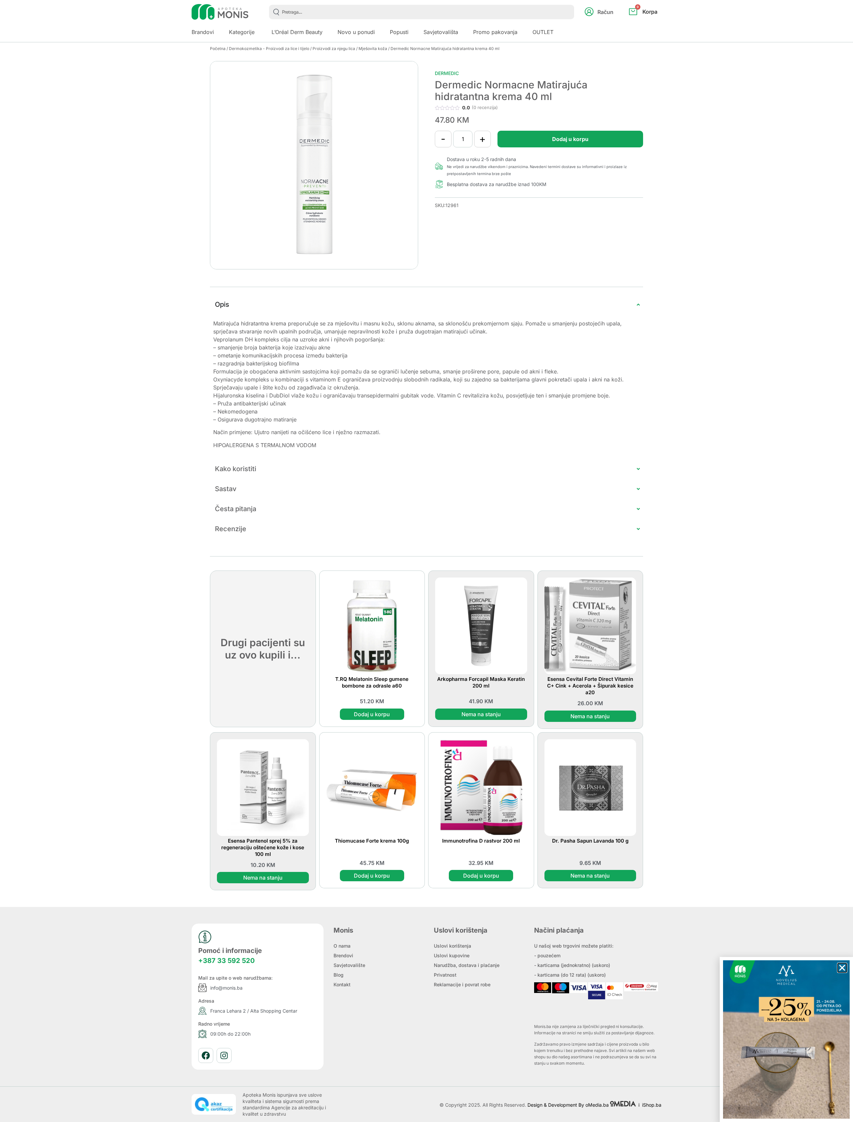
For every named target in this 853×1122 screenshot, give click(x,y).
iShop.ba (651, 1105)
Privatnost (445, 975)
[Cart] (650, 23)
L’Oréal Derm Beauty (297, 32)
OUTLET (542, 32)
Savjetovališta (441, 32)
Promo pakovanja (495, 32)
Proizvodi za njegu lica (334, 48)
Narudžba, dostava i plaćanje (466, 965)
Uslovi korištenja (452, 946)
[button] (842, 968)
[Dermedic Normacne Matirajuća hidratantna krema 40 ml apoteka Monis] (314, 165)
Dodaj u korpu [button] (372, 714)
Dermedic (447, 73)
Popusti (399, 32)
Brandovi (203, 32)
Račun (605, 12)
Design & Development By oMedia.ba (568, 1105)
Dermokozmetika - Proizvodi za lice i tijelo (269, 48)
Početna (218, 48)
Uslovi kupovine (451, 955)
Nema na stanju (481, 714)
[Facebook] (205, 1055)
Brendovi (343, 955)
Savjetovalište (349, 965)
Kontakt (342, 984)
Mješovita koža (373, 48)
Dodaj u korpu (570, 139)
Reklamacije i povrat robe (462, 984)
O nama (342, 946)
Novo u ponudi (356, 32)
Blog (339, 975)
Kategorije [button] (242, 32)
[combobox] (421, 12)
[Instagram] (224, 1055)
